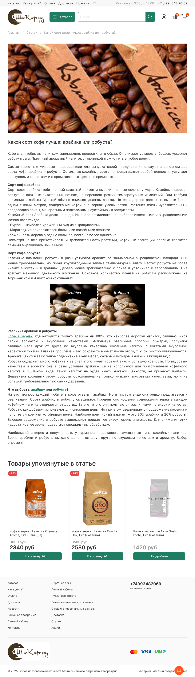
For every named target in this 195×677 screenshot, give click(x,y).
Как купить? (32, 3)
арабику (38, 389)
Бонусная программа (22, 614)
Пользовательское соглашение (72, 602)
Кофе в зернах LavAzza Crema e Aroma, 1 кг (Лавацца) (33, 533)
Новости (83, 3)
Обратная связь (61, 583)
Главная (14, 32)
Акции (55, 627)
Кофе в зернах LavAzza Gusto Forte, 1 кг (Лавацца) (155, 533)
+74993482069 (145, 583)
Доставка (65, 3)
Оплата (49, 3)
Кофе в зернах (20, 336)
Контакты (14, 627)
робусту (60, 389)
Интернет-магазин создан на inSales (163, 671)
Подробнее (159, 556)
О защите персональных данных (73, 608)
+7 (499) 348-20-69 (172, 3)
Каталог (13, 3)
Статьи (31, 32)
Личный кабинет (19, 621)
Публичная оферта (63, 595)
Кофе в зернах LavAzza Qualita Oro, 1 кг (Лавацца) (94, 533)
